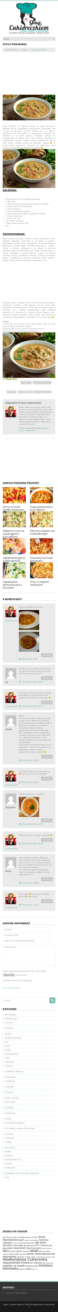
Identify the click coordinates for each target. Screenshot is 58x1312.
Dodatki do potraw (13, 1037)
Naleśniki (11, 1081)
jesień (22, 1248)
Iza (6, 682)
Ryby (9, 1142)
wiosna (38, 1262)
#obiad (11, 392)
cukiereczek (33, 403)
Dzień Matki (18, 1245)
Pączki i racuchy (12, 1098)
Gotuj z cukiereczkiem (13, 1304)
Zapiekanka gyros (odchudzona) (14, 559)
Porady (8, 1118)
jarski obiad (13, 1248)
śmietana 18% (31, 1266)
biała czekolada (19, 1237)
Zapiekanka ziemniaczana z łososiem (12, 584)
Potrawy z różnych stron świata (21, 1128)
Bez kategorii (10, 1014)
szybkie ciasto (30, 1257)
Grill (6, 1041)
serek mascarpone (39, 1253)
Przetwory (9, 1138)
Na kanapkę (10, 1077)
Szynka (26, 382)
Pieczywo (11, 1102)
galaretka (30, 1245)
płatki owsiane (20, 1254)
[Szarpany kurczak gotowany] (42, 546)
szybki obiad (40, 1257)
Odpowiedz (46, 655)
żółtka (28, 1269)
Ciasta (10, 1022)
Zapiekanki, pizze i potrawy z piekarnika (22, 1173)
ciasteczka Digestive (31, 1240)
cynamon (15, 1243)
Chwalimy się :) (11, 1018)
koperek (49, 1248)
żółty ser (34, 1269)
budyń (21, 1240)
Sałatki (8, 1151)
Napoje (10, 1086)
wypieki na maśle (14, 1265)
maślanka (25, 1251)
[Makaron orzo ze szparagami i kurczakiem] (15, 519)
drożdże (7, 1245)
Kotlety (8, 1050)
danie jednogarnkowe (27, 1243)
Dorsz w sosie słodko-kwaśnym (13, 508)
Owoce (10, 1092)
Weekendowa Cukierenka (25, 1259)
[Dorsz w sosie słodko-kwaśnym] (15, 495)
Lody (7, 1058)
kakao (44, 1248)
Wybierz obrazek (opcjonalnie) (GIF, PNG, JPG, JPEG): (24, 971)
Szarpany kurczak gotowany (41, 559)
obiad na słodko (44, 1251)
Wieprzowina (42, 382)
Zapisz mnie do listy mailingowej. (19, 980)
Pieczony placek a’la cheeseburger (42, 532)
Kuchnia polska (11, 1054)
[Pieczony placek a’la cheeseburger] (42, 519)
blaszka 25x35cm (31, 1237)
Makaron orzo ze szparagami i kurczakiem (13, 533)
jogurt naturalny (33, 1248)
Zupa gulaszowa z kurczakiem (41, 508)
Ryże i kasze (10, 1147)
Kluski (7, 1045)
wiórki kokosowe (47, 1263)
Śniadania (9, 1155)
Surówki (8, 1163)
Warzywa (11, 1167)
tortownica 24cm (50, 1257)
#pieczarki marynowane (34, 392)
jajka (5, 1248)
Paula (8, 871)
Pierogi (10, 1107)
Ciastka (10, 1028)
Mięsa (24, 49)
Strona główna (11, 49)
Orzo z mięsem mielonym (39, 583)
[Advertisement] (29, 75)
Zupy (7, 1177)
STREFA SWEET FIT (13, 1159)
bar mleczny (7, 1237)
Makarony (9, 1062)
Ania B (8, 729)
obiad (34, 1251)
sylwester (20, 1257)
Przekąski (9, 1134)
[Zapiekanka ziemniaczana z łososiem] (15, 570)
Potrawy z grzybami (16, 1122)
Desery (8, 1033)
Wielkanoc (27, 1262)
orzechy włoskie (8, 1254)
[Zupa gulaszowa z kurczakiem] (42, 495)
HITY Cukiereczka (43, 1245)
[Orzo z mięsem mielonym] (42, 570)
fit (25, 1245)
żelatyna (22, 1269)
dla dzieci (40, 1242)
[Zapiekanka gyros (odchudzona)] (15, 546)
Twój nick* (10, 807)
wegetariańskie (12, 1262)
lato (5, 1251)
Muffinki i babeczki (15, 1071)
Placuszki (11, 1113)
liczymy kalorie (14, 1251)
